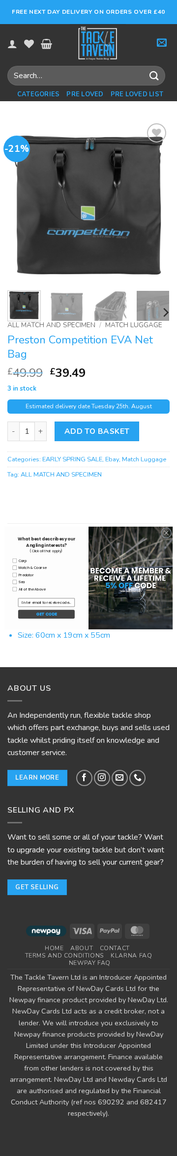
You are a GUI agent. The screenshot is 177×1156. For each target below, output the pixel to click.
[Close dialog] (166, 532)
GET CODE (46, 614)
